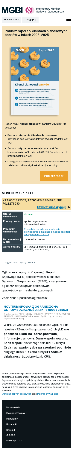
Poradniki (11, 424)
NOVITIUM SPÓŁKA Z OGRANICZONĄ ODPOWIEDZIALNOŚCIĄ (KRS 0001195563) (36, 308)
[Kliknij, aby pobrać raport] (35, 118)
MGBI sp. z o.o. (14, 440)
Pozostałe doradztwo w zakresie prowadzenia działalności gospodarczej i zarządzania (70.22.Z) (47, 232)
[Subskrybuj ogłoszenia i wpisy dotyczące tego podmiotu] (69, 207)
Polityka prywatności (47, 394)
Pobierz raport (54, 175)
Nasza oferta (13, 407)
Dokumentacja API (16, 413)
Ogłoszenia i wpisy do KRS (20, 262)
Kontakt (10, 430)
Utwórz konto (11, 19)
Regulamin (12, 418)
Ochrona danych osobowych (16, 394)
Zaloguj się (30, 19)
